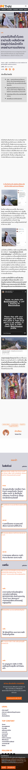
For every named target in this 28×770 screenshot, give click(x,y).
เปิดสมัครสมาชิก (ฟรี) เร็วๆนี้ (14, 698)
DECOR (4, 520)
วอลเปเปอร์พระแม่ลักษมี (8, 742)
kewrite (18, 434)
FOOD (4, 486)
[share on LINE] (13, 69)
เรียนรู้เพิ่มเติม (11, 767)
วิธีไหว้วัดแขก (5, 740)
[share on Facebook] (6, 69)
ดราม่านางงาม (15, 424)
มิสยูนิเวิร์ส (22, 424)
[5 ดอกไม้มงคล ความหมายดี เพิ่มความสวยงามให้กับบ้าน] (14, 511)
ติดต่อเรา (4, 714)
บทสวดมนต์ (5, 734)
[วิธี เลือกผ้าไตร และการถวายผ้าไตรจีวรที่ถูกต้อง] (14, 618)
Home (2, 63)
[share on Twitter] (10, 69)
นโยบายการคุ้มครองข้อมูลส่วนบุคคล (11, 712)
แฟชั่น (2, 32)
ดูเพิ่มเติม (24, 466)
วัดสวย (3, 724)
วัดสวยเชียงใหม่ (6, 726)
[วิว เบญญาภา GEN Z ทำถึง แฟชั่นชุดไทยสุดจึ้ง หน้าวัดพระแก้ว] (14, 650)
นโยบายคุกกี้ (5, 710)
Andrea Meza (6, 424)
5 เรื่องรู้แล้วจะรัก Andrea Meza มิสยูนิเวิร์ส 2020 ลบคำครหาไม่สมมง (14, 185)
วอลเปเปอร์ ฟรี (5, 744)
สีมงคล (4, 745)
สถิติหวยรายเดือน (6, 730)
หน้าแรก (4, 9)
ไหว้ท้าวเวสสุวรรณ (6, 738)
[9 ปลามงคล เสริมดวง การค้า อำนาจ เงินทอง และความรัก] (14, 541)
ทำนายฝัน (9, 9)
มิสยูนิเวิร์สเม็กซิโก (14, 426)
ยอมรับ (4, 767)
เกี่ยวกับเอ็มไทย (6, 716)
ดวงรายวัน (4, 732)
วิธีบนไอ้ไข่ (4, 736)
